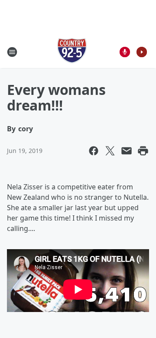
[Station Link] (72, 52)
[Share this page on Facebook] (94, 151)
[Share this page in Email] (126, 151)
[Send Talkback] (125, 52)
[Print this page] (143, 151)
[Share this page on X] (110, 151)
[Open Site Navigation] (12, 52)
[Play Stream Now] (141, 52)
